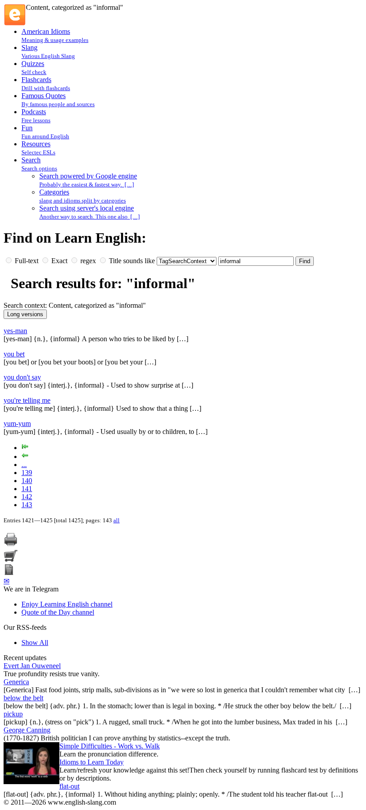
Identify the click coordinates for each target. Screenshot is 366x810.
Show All (34, 642)
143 (26, 504)
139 (26, 472)
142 (26, 496)
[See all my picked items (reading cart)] (11, 560)
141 (26, 488)
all (116, 520)
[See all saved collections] (9, 572)
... (24, 464)
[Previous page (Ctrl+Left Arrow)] (25, 456)
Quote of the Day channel (57, 612)
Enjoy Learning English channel (66, 604)
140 (26, 480)
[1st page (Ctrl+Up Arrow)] (25, 447)
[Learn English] (15, 23)
